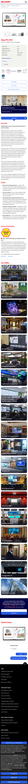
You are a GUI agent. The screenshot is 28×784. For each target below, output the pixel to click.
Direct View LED (5, 693)
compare (6, 64)
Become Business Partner (14, 89)
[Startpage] (6, 2)
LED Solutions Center (6, 690)
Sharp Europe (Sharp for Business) (10, 733)
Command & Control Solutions (9, 709)
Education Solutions (6, 698)
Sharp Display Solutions (7, 720)
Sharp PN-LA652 (14, 645)
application (8, 58)
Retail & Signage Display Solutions (10, 706)
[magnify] (14, 20)
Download (3, 256)
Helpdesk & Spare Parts (7, 671)
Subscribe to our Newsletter (14, 743)
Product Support (5, 674)
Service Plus (14, 85)
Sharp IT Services (5, 738)
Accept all (14, 773)
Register (14, 613)
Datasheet (4, 61)
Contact (3, 725)
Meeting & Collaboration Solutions (10, 704)
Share (21, 654)
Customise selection (14, 782)
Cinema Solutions (5, 696)
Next (26, 35)
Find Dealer (14, 82)
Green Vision (4, 712)
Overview (14, 118)
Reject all (14, 777)
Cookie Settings (5, 768)
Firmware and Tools (6, 677)
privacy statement (7, 769)
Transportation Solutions (7, 701)
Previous (1, 35)
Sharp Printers (4, 735)
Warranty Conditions (6, 682)
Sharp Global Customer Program (9, 723)
